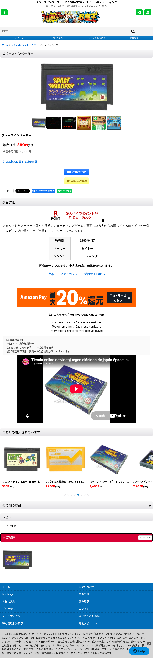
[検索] (133, 31)
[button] (4, 12)
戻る (51, 274)
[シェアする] (8, 191)
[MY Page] (147, 12)
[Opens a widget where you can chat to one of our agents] (139, 651)
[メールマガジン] (139, 12)
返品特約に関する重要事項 (21, 161)
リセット (146, 537)
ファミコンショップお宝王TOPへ (82, 274)
